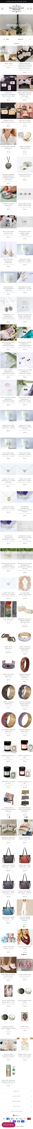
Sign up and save (16, 1111)
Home (16, 22)
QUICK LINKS (16, 1096)
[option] (16, 1)
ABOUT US (16, 1091)
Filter (7, 39)
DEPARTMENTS (16, 1101)
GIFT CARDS (16, 1106)
